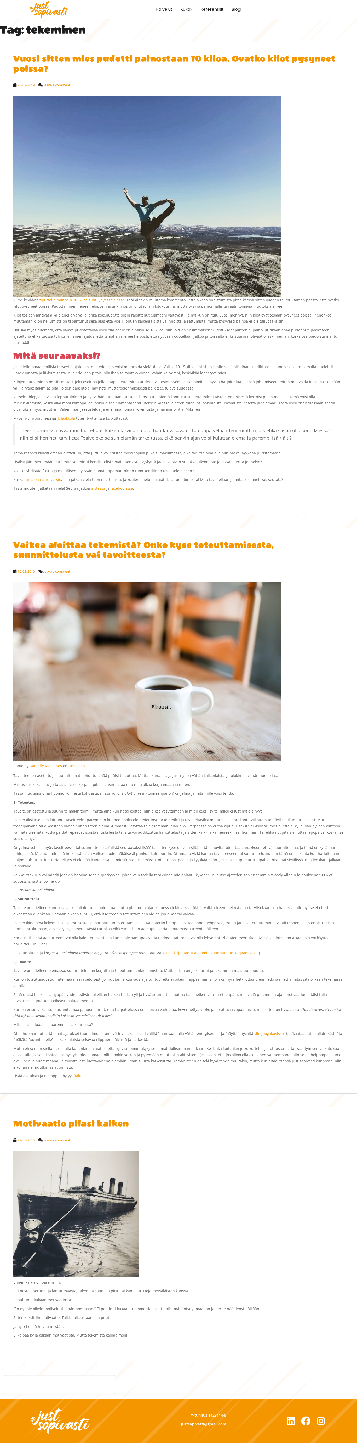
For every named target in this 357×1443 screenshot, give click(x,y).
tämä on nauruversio (43, 479)
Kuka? (186, 9)
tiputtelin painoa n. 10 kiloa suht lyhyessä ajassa (81, 299)
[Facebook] (305, 1421)
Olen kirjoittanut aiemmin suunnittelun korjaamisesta (211, 952)
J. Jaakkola (66, 418)
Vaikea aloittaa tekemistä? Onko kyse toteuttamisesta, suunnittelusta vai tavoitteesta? (143, 550)
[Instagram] (320, 1421)
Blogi (236, 9)
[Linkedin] (290, 1421)
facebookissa (122, 488)
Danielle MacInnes (46, 765)
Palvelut (164, 9)
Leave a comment (56, 85)
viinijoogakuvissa (269, 1033)
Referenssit (212, 9)
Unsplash (76, 765)
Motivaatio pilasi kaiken (71, 1124)
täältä (78, 1075)
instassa (98, 488)
